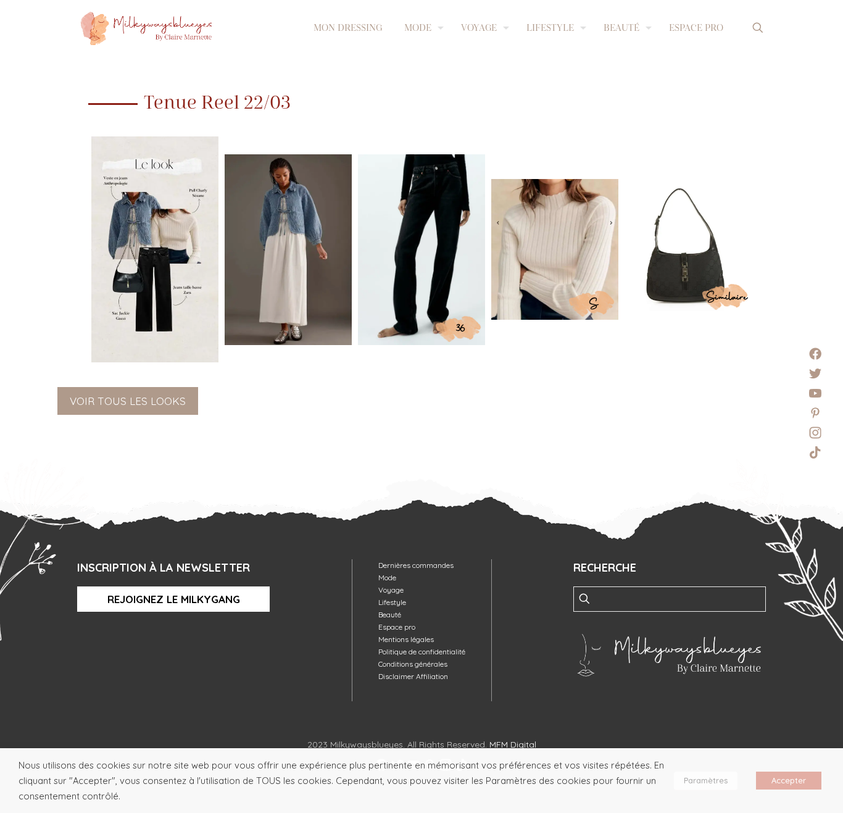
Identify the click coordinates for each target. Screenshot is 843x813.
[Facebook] (815, 354)
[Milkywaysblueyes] (146, 28)
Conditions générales (412, 664)
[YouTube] (815, 393)
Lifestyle (392, 602)
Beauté (389, 614)
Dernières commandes (416, 565)
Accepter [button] (788, 780)
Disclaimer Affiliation (413, 676)
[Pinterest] (815, 413)
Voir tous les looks (128, 400)
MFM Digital (512, 744)
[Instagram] (815, 433)
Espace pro (396, 627)
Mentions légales (406, 639)
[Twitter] (815, 373)
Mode (387, 577)
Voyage (391, 589)
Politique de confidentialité (421, 651)
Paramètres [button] (706, 780)
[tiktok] (815, 452)
